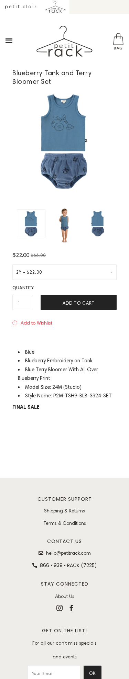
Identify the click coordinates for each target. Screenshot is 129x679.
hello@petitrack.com (68, 553)
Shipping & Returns (64, 511)
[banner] (64, 41)
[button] (32, 322)
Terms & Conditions (64, 523)
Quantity (22, 287)
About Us (64, 596)
